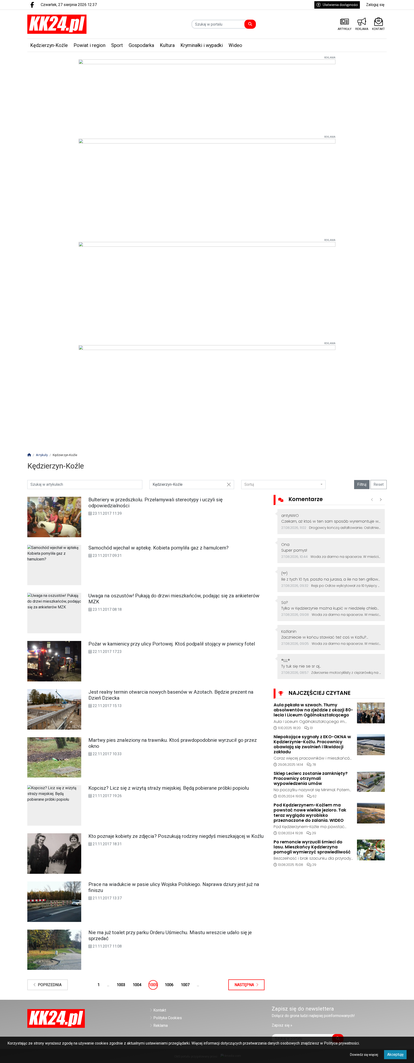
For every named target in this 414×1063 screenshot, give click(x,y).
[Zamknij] (229, 485)
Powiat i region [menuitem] (89, 45)
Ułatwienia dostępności (340, 5)
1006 (169, 985)
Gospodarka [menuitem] (141, 45)
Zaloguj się (375, 4)
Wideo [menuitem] (235, 45)
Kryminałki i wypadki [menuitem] (201, 45)
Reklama (160, 1025)
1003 (121, 985)
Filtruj (361, 484)
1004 (137, 985)
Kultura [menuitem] (167, 45)
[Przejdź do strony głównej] (69, 24)
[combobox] (283, 484)
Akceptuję (395, 1054)
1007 (185, 985)
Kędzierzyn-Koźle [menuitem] (49, 45)
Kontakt (159, 1010)
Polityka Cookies (167, 1018)
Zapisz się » (282, 1025)
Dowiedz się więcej (364, 1055)
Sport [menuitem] (117, 45)
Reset (379, 484)
